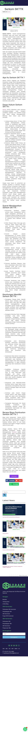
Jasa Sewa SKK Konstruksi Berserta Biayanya (11, 517)
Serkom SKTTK (5, 533)
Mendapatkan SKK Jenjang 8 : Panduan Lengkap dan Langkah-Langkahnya (12, 567)
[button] (26, 3)
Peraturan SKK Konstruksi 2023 (8, 549)
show (9, 11)
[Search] (5, 495)
